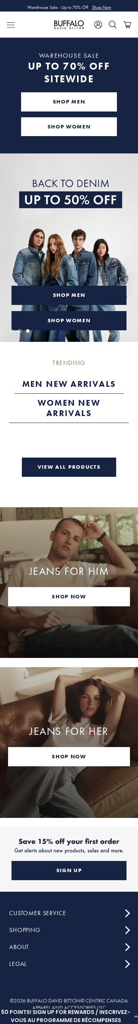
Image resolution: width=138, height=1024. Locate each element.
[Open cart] (127, 24)
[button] (69, 1016)
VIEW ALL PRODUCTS (69, 466)
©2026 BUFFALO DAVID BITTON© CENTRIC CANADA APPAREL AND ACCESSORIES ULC (69, 1004)
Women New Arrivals (69, 408)
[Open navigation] (11, 25)
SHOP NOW (69, 596)
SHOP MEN (69, 101)
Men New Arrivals (69, 384)
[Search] (113, 24)
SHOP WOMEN (69, 126)
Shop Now (101, 6)
